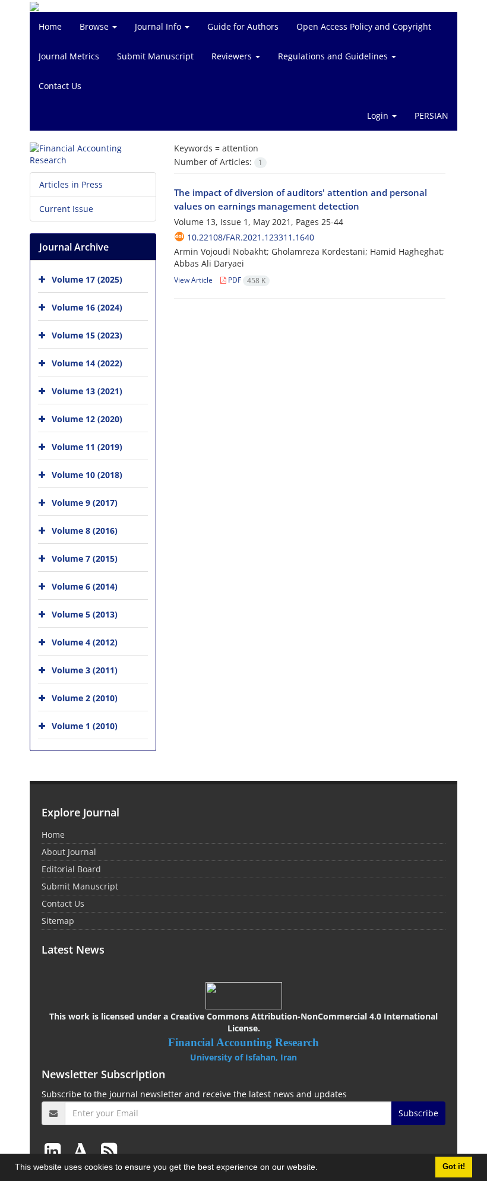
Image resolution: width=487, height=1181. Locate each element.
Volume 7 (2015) (85, 558)
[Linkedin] (55, 1150)
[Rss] (109, 1150)
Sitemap (58, 920)
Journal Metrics (69, 56)
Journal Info (159, 26)
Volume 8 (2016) (85, 530)
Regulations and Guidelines (334, 56)
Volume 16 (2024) (87, 307)
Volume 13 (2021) (87, 391)
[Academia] (83, 1150)
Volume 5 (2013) (85, 614)
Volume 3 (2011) (85, 670)
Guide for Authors (243, 26)
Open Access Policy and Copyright (363, 26)
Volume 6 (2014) (85, 586)
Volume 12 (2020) (87, 419)
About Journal (69, 851)
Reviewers (232, 56)
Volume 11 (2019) (87, 446)
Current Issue (66, 208)
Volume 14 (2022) (87, 363)
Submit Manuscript (155, 56)
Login (379, 115)
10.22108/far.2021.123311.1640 (250, 237)
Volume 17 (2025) (87, 279)
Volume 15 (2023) (87, 335)
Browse (95, 26)
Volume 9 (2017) (85, 502)
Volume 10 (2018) (87, 474)
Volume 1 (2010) (85, 726)
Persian (431, 115)
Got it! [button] (453, 1167)
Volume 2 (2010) (85, 698)
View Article (193, 280)
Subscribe (418, 1113)
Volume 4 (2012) (85, 642)
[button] (322, 1168)
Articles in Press (71, 184)
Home (50, 26)
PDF (245, 280)
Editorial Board (71, 869)
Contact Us (60, 85)
